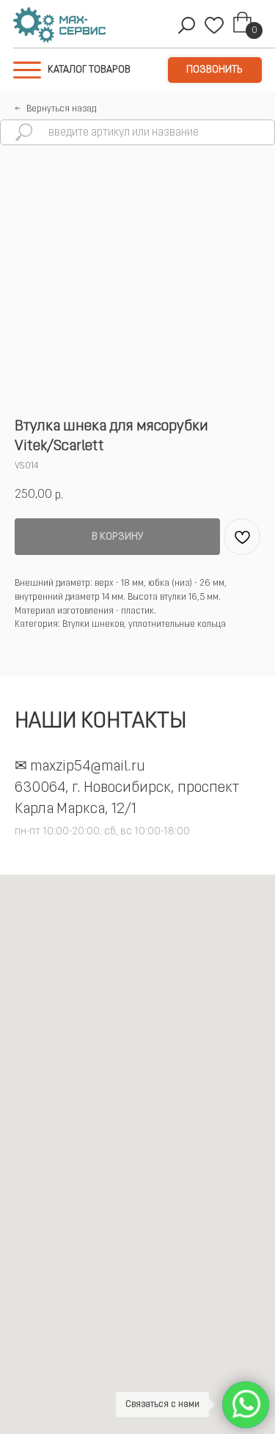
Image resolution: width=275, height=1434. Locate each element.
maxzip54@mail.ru (87, 767)
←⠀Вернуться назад (55, 109)
